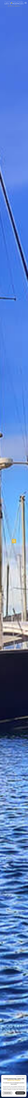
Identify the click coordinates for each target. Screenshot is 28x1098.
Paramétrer (7, 1093)
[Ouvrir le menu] (26, 3)
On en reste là (20, 1076)
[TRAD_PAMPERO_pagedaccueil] (14, 6)
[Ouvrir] (14, 541)
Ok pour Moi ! (20, 1093)
